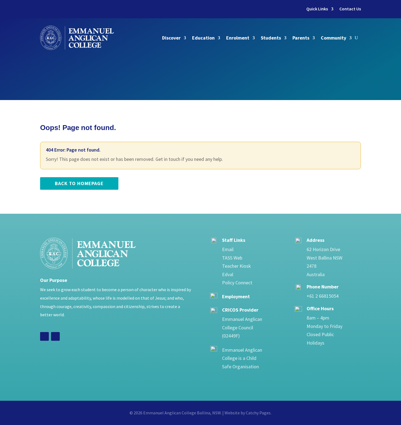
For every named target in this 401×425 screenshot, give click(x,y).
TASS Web (232, 258)
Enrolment (237, 38)
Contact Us (350, 8)
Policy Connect (237, 282)
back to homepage (79, 183)
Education (203, 38)
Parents (300, 38)
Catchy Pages (258, 412)
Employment (236, 296)
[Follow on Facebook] (44, 336)
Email (228, 249)
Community (333, 38)
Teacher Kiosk (236, 266)
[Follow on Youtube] (55, 336)
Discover (171, 38)
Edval (227, 274)
